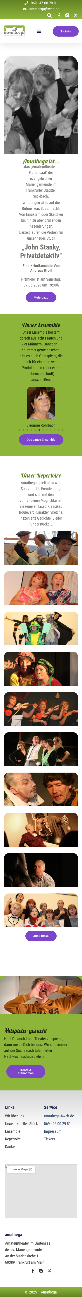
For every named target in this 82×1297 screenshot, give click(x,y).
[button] (49, 15)
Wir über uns (14, 1116)
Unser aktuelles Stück (21, 1123)
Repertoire (13, 1139)
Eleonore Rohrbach (41, 425)
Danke (10, 1146)
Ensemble (12, 1131)
